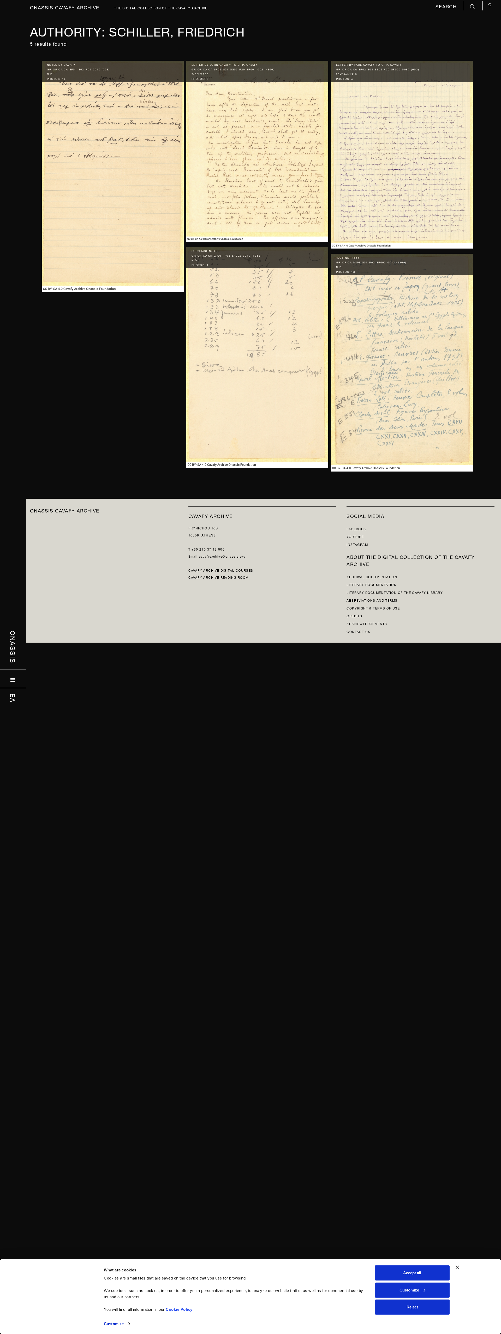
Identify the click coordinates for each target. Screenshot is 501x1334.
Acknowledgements (367, 623)
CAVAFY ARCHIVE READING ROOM (218, 577)
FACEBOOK (356, 529)
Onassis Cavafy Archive (64, 7)
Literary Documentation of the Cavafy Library (395, 592)
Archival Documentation (372, 577)
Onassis (13, 646)
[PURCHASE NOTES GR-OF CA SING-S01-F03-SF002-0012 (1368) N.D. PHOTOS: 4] (257, 356)
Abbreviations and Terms (372, 600)
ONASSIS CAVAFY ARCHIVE (64, 510)
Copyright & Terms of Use (373, 608)
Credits (354, 616)
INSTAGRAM (357, 544)
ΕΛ (13, 698)
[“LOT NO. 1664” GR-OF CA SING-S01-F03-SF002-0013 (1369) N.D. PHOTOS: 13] (402, 361)
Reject (412, 1307)
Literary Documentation (372, 584)
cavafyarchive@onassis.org (222, 556)
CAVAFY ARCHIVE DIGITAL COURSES (220, 570)
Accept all (412, 1273)
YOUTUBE (355, 536)
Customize (114, 1323)
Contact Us (358, 631)
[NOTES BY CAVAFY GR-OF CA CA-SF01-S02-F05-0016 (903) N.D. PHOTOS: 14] (113, 175)
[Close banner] (457, 1267)
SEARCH (447, 5)
